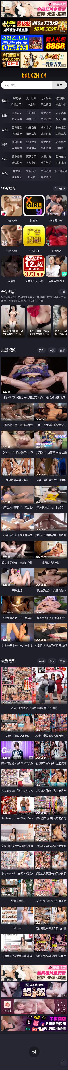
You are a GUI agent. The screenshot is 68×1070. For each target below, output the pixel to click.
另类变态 (61, 133)
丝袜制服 (31, 119)
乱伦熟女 (46, 133)
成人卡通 (46, 127)
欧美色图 (46, 142)
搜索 (59, 85)
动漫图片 (61, 142)
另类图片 (61, 148)
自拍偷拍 (31, 113)
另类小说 (31, 162)
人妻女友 (46, 156)
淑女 (52, 661)
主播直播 (46, 119)
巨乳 (52, 350)
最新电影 (8, 660)
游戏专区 (61, 98)
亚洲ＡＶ (17, 113)
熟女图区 (46, 148)
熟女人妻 (17, 119)
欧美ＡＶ (46, 113)
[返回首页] (63, 1062)
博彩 (5, 101)
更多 (62, 350)
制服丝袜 (17, 133)
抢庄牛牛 (61, 104)
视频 (5, 115)
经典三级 (31, 133)
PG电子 (17, 98)
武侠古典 (61, 156)
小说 (5, 159)
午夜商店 (31, 171)
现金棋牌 (46, 104)
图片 (5, 144)
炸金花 (31, 104)
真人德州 (31, 98)
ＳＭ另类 (61, 119)
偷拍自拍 (31, 127)
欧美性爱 (61, 127)
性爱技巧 (61, 162)
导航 (5, 174)
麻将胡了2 (17, 104)
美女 (41, 350)
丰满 (41, 661)
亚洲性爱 (17, 127)
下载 (62, 292)
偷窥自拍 (17, 142)
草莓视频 (46, 171)
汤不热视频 (60, 171)
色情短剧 (46, 177)
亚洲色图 (31, 142)
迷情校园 (17, 162)
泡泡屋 (31, 177)
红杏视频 (17, 177)
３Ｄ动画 (61, 113)
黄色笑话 (46, 162)
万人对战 (46, 98)
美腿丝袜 (17, 148)
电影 (5, 130)
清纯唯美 (31, 148)
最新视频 (8, 350)
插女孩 (17, 171)
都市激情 (17, 156)
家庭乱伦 (31, 156)
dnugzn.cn (34, 75)
